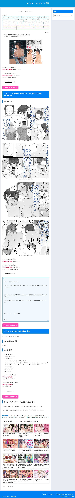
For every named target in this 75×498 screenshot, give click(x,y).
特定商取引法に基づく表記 (62, 494)
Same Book (5, 415)
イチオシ (19, 415)
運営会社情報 (70, 494)
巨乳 (26, 417)
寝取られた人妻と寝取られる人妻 (9, 417)
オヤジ (29, 415)
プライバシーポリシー (52, 494)
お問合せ (45, 494)
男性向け (46, 417)
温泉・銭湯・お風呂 (40, 417)
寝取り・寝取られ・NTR (20, 417)
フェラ (33, 415)
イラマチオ (24, 415)
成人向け (33, 417)
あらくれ (15, 415)
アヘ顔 (11, 415)
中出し (37, 415)
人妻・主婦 (42, 415)
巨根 (29, 417)
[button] (72, 15)
